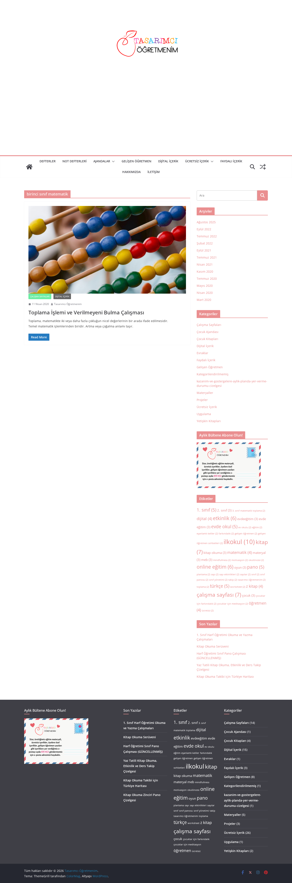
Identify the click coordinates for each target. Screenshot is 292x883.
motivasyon (240, 560)
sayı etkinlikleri (229, 574)
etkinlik (224, 518)
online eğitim (215, 566)
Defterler (48, 161)
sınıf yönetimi (218, 579)
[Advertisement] (146, 123)
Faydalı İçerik (206, 360)
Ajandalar (101, 161)
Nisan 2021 (205, 264)
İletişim (153, 172)
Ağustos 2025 (206, 222)
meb (206, 560)
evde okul (224, 527)
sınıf (255, 574)
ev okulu (244, 527)
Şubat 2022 (205, 243)
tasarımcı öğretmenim (251, 579)
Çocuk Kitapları (207, 339)
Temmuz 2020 (207, 279)
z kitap (254, 586)
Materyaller (205, 393)
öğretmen (182, 850)
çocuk (248, 595)
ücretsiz (208, 610)
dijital (204, 518)
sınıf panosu (186, 810)
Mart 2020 (204, 300)
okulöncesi (256, 560)
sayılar (245, 574)
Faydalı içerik (231, 161)
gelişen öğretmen (246, 533)
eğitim (257, 527)
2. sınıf (224, 510)
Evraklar (202, 353)
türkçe (219, 586)
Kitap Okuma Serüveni (213, 646)
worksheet (237, 586)
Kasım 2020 (205, 271)
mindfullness (222, 560)
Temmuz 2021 (207, 257)
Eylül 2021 (204, 250)
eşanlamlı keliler (207, 533)
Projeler (202, 400)
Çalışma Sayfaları (40, 296)
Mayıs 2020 (205, 286)
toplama (203, 586)
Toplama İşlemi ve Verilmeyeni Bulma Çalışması (86, 312)
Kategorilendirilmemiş (213, 374)
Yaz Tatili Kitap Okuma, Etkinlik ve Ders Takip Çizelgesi (140, 766)
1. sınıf (206, 510)
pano (255, 567)
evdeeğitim (247, 519)
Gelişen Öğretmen (136, 161)
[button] (112, 161)
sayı (214, 574)
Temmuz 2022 (207, 236)
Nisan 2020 (205, 293)
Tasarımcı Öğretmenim (68, 304)
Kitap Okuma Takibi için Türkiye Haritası (225, 676)
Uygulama (204, 414)
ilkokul (239, 541)
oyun (240, 567)
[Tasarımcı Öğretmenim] (29, 167)
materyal (180, 782)
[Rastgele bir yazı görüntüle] (263, 167)
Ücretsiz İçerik (197, 161)
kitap (211, 766)
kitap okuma (215, 552)
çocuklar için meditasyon (232, 603)
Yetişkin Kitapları (209, 421)
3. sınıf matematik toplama (248, 510)
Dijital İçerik (168, 161)
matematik (239, 552)
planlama (203, 574)
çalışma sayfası (219, 594)
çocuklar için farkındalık (196, 839)
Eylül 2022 (204, 229)
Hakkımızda (131, 172)
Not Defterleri (74, 161)
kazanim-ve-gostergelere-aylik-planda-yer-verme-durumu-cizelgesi (242, 800)
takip (232, 579)
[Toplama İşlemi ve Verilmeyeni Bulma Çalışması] (107, 250)
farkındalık (226, 533)
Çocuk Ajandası (207, 332)
